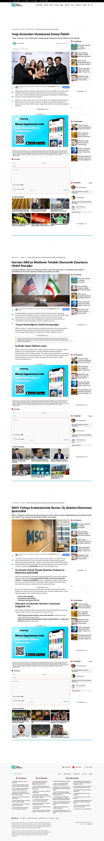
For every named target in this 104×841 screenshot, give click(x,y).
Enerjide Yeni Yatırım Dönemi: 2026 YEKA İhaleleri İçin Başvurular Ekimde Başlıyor (61, 788)
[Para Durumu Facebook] (12, 773)
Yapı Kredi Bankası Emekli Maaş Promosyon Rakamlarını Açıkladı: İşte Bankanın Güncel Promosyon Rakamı (61, 798)
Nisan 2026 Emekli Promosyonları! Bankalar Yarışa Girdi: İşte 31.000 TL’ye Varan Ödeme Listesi (62, 793)
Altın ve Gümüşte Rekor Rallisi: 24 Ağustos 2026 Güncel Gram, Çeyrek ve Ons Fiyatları (41, 787)
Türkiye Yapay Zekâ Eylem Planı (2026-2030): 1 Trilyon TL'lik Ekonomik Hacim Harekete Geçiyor (21, 793)
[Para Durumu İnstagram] (17, 773)
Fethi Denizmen (80, 197)
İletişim (90, 773)
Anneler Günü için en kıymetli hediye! (82, 809)
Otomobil (56, 5)
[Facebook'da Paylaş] (12, 88)
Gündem (84, 5)
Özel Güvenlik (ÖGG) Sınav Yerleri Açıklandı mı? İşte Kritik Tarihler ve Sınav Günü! (62, 812)
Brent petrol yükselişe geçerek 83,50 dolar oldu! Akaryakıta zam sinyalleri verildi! (82, 802)
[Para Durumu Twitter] (15, 773)
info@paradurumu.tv (63, 43)
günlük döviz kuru (43, 818)
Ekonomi (46, 5)
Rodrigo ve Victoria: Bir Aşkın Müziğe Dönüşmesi (81, 202)
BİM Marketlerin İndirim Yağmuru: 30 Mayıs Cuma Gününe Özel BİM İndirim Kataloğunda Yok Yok (82, 783)
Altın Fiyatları (39, 5)
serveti (57, 818)
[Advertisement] (52, 18)
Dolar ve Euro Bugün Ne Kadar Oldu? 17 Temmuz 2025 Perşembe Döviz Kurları (62, 803)
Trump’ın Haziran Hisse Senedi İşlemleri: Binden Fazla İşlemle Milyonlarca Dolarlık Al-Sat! (39, 783)
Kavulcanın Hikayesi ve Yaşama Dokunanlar (80, 192)
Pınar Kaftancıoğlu (81, 187)
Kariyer (72, 5)
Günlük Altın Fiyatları (32, 818)
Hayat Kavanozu (76, 212)
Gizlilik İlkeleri (77, 773)
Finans (51, 5)
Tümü (90, 183)
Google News (43, 86)
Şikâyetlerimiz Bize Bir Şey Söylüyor (62, 781)
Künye (59, 773)
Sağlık (61, 5)
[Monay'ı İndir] (41, 131)
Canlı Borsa (78, 5)
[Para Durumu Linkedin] (20, 773)
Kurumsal (84, 773)
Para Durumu (15, 29)
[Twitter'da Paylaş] (12, 92)
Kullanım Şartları (67, 773)
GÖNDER (65, 190)
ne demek (51, 818)
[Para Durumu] (17, 5)
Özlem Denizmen (80, 206)
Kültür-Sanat (30, 29)
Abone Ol (66, 87)
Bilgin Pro (90, 824)
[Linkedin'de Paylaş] (12, 97)
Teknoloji (67, 5)
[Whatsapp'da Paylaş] (12, 101)
